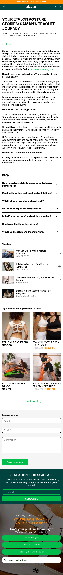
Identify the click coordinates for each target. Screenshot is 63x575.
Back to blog (33, 401)
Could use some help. (32, 545)
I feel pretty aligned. (31, 538)
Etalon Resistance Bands (13, 385)
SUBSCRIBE (31, 498)
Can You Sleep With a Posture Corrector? (31, 252)
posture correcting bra (41, 69)
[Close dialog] (61, 506)
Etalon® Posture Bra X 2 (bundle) (46, 343)
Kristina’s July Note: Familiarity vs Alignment (32, 265)
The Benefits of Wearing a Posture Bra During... (35, 278)
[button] (3, 6)
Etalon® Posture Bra (15, 342)
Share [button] (8, 44)
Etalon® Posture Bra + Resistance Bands (47, 385)
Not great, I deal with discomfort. (31, 552)
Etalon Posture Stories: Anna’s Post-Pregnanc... (34, 292)
